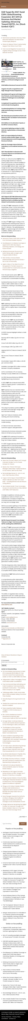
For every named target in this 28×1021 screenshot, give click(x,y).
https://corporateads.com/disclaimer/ (12, 628)
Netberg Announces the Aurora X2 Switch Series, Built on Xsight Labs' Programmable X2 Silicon (13, 253)
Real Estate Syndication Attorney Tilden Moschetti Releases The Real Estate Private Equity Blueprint (14, 39)
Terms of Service (6, 1017)
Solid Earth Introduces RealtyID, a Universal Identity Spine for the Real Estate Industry (13, 767)
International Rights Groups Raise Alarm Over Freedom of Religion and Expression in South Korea (14, 889)
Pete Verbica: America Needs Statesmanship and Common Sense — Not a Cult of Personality (14, 259)
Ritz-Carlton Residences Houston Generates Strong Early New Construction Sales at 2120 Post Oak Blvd (14, 716)
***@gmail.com (6, 639)
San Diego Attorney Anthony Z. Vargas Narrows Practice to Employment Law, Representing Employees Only (14, 760)
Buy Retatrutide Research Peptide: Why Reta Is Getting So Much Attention (14, 755)
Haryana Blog (5, 2)
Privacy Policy (16, 1017)
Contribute (4, 1018)
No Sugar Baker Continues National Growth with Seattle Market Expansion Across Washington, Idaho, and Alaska (14, 723)
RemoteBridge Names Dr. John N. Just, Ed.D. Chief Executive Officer (14, 474)
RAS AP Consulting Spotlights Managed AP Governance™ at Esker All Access (14, 936)
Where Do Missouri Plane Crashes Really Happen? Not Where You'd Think (14, 45)
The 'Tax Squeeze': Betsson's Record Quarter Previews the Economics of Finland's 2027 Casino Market (13, 906)
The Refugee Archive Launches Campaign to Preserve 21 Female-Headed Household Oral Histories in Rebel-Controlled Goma (13, 730)
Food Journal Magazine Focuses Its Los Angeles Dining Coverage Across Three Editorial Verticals (14, 50)
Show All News (5, 655)
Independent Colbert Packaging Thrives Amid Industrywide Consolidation (14, 680)
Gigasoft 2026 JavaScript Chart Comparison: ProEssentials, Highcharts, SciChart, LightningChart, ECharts (14, 929)
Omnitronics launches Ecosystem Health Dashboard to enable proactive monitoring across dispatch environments (14, 844)
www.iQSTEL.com (12, 622)
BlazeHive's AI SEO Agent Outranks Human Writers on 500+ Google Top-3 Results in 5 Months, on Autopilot (14, 773)
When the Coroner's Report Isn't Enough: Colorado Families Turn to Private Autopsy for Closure (14, 462)
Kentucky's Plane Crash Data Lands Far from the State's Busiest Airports (14, 239)
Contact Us (12, 1018)
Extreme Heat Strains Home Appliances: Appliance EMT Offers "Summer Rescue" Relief (14, 864)
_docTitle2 (22, 817)
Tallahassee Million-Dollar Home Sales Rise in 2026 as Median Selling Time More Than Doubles (14, 694)
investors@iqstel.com (11, 617)
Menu (4, 6)
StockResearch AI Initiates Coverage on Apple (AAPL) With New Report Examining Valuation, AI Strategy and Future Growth (14, 245)
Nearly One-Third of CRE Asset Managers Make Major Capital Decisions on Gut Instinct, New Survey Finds (14, 468)
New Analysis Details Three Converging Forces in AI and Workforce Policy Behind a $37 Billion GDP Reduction (14, 488)
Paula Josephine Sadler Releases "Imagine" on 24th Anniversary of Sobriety (12, 710)
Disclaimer (14, 655)
